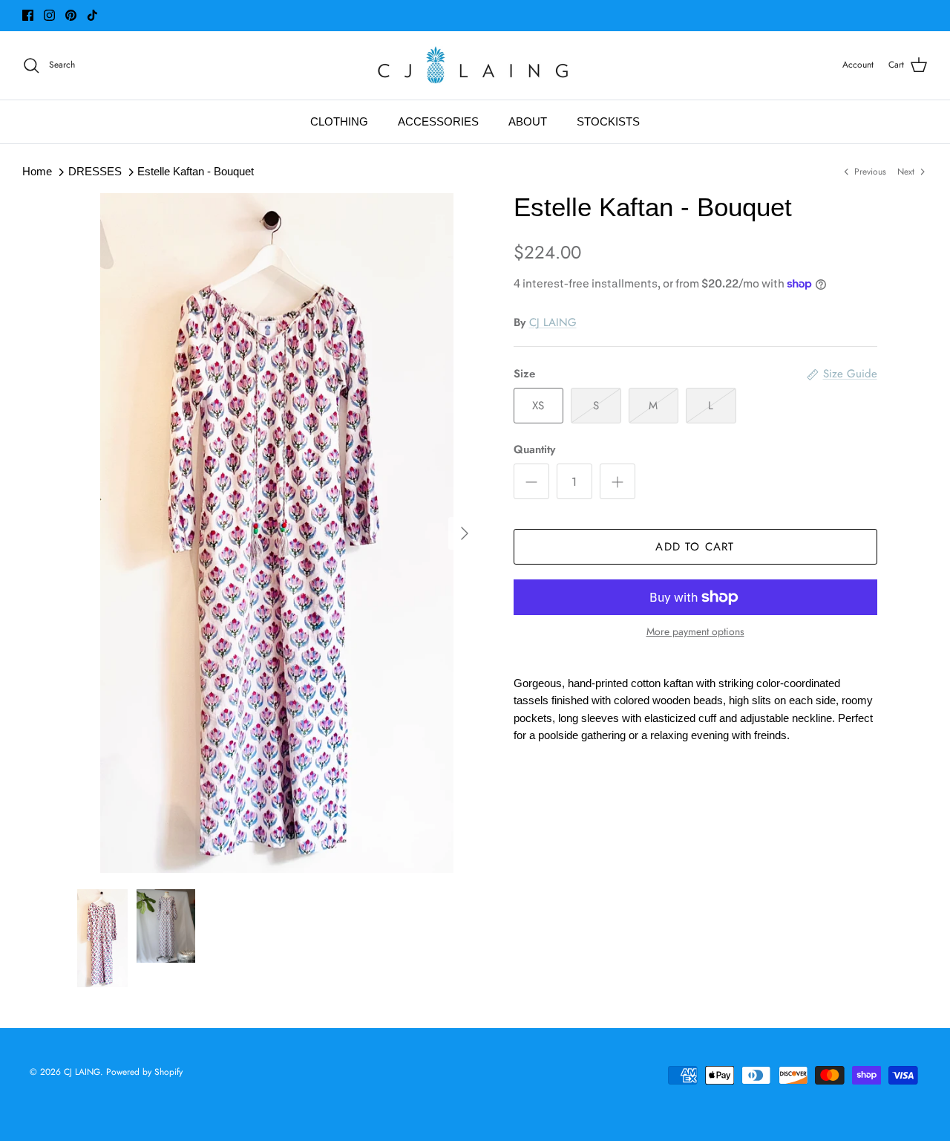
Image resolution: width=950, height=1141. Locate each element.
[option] (277, 533)
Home (37, 172)
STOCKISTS (608, 122)
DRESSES (95, 172)
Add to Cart (694, 547)
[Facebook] (27, 15)
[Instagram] (49, 15)
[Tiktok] (92, 15)
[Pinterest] (70, 15)
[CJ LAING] (475, 65)
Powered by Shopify (144, 1072)
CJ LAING (553, 322)
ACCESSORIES (438, 122)
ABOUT (527, 122)
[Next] (464, 533)
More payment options (695, 631)
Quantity (534, 450)
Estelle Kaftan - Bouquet (195, 172)
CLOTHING (339, 122)
